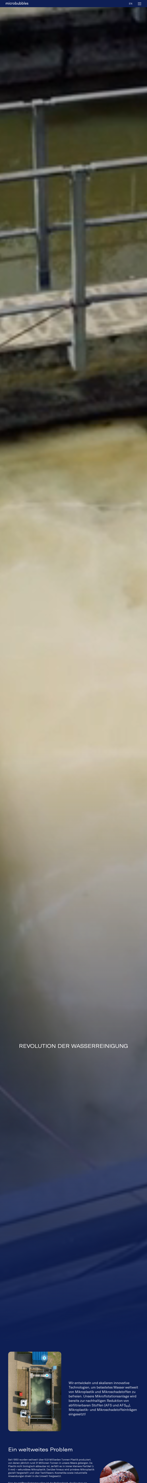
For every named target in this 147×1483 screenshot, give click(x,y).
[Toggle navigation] (139, 4)
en (130, 3)
